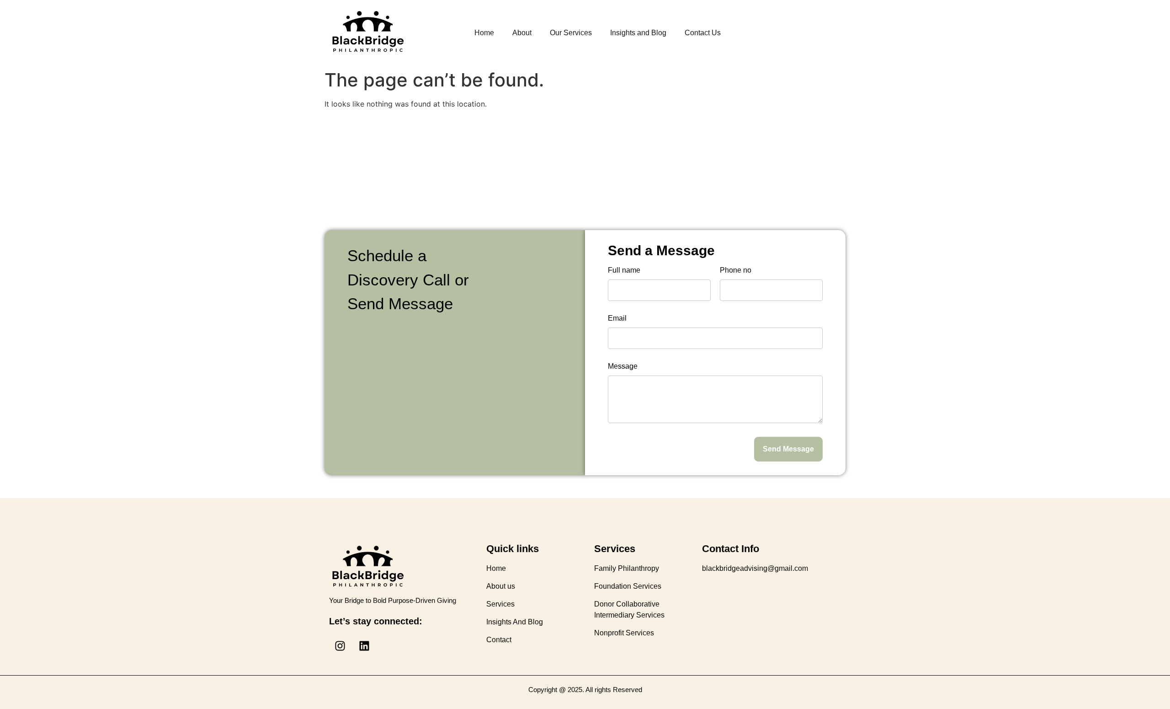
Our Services (571, 33)
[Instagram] (340, 646)
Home (484, 33)
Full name (624, 270)
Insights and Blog (638, 33)
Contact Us (703, 33)
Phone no (735, 270)
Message (623, 366)
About (522, 33)
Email (617, 318)
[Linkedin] (364, 646)
